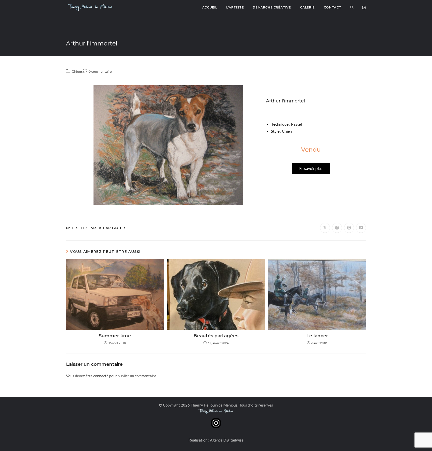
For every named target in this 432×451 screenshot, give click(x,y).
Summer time (115, 336)
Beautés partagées (216, 336)
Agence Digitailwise (227, 440)
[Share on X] (325, 228)
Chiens (77, 71)
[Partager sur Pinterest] (349, 228)
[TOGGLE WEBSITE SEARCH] (352, 7)
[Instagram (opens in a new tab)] (364, 7)
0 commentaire (100, 71)
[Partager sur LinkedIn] (361, 228)
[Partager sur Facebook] (337, 228)
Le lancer (317, 336)
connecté (100, 376)
